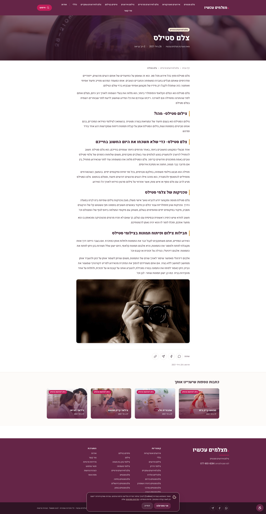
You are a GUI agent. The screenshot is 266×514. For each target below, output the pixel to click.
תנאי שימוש (91, 466)
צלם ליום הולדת (154, 474)
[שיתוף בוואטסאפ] (179, 356)
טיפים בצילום (111, 4)
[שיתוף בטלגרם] (163, 356)
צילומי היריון (155, 466)
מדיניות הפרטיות (132, 499)
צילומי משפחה (123, 466)
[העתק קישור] (155, 356)
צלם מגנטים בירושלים (120, 483)
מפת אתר (92, 474)
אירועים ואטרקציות (171, 4)
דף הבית (186, 68)
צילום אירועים (127, 4)
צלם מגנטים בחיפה (122, 479)
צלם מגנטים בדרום (153, 479)
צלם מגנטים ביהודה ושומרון (149, 483)
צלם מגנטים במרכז (153, 487)
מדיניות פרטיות (90, 462)
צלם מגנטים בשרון (153, 492)
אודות (64, 4)
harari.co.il (53, 508)
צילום (127, 457)
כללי (75, 4)
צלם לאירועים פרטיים (148, 4)
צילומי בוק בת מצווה (121, 462)
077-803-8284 (207, 463)
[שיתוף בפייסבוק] (171, 356)
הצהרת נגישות (90, 470)
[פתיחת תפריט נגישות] (260, 508)
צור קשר (128, 10)
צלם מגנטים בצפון (122, 487)
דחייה (147, 505)
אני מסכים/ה (162, 505)
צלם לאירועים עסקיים (91, 4)
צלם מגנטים (189, 4)
